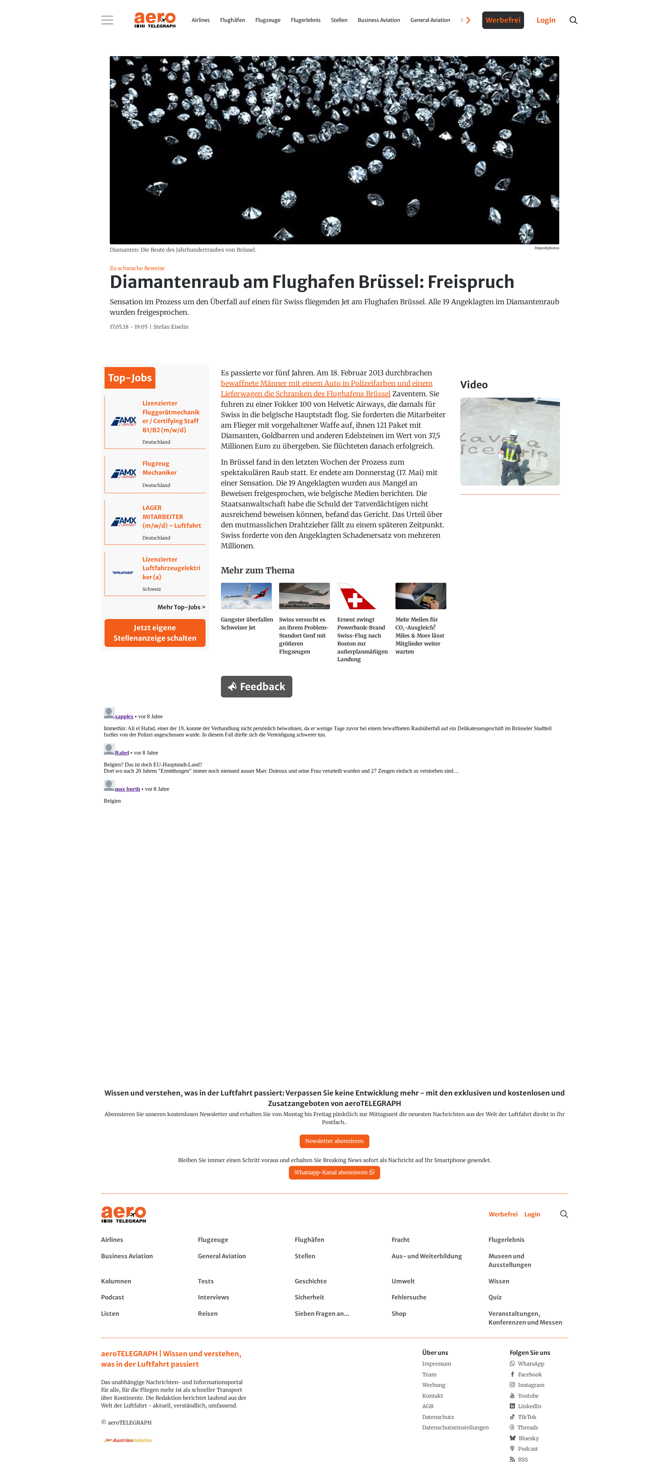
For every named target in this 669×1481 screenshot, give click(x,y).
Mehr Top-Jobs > (181, 607)
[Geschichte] (334, 1281)
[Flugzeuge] (237, 1240)
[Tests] (237, 1281)
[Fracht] (431, 1240)
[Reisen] (237, 1318)
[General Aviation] (237, 1261)
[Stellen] (334, 1261)
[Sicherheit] (334, 1297)
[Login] (532, 1214)
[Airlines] (140, 1240)
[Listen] (140, 1318)
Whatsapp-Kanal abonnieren (331, 1172)
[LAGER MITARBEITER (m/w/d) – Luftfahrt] (155, 522)
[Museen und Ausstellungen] (528, 1261)
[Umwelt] (431, 1281)
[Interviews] (237, 1297)
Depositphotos (547, 248)
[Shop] (431, 1318)
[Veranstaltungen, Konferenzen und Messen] (528, 1318)
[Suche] (564, 1214)
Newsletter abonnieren (334, 1141)
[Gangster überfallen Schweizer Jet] (247, 626)
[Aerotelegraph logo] (155, 19)
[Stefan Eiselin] (171, 327)
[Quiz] (528, 1297)
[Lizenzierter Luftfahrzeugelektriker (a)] (155, 574)
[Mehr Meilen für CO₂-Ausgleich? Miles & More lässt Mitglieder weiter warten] (421, 626)
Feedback (262, 686)
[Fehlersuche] (431, 1297)
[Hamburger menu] (107, 20)
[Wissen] (528, 1281)
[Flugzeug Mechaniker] (155, 474)
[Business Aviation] (140, 1261)
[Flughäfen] (334, 1240)
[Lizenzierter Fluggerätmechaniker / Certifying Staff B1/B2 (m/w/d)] (155, 422)
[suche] (573, 20)
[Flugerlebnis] (528, 1240)
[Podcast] (140, 1297)
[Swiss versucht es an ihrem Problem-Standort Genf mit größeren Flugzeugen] (305, 626)
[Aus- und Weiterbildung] (431, 1261)
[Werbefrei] (503, 1214)
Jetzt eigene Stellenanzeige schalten (155, 632)
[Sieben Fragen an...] (334, 1318)
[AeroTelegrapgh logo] (123, 1215)
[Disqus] (334, 791)
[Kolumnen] (140, 1281)
